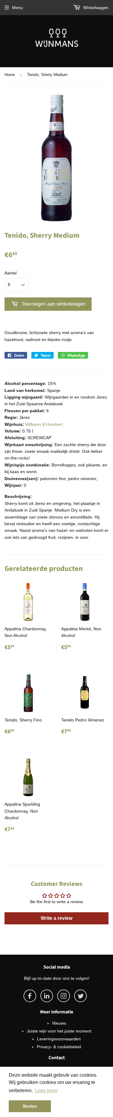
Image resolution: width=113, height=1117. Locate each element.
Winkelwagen (95, 7)
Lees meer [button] (46, 1090)
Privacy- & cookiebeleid (59, 1046)
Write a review (56, 918)
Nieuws (59, 1023)
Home (10, 74)
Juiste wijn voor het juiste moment (59, 1031)
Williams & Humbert (44, 424)
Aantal (11, 272)
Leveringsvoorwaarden (59, 1038)
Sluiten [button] (30, 1106)
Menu (17, 7)
